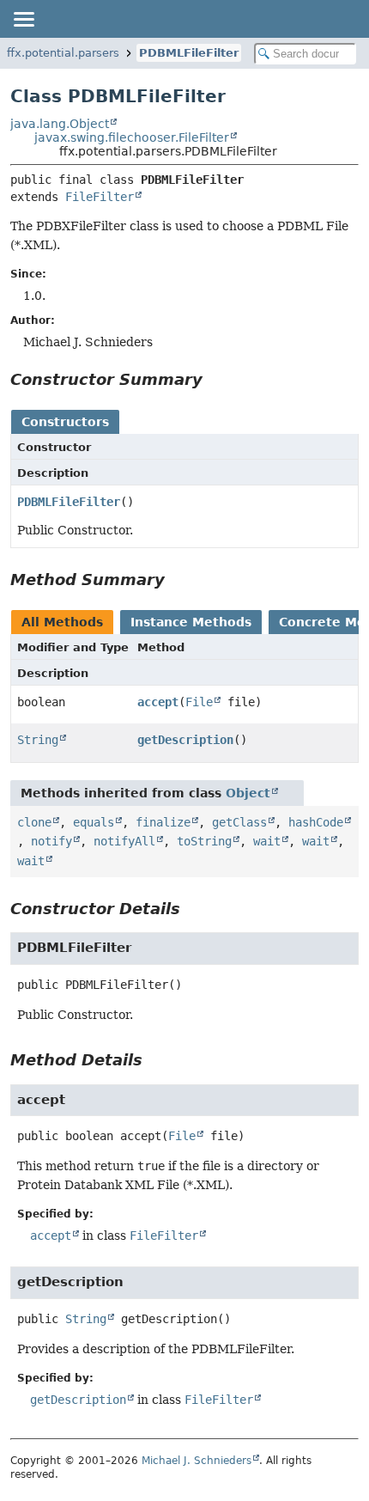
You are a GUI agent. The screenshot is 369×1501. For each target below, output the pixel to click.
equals (93, 822)
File (199, 702)
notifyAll (124, 841)
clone (34, 822)
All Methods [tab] (62, 622)
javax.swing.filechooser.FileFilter (131, 137)
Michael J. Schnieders (196, 1461)
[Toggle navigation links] (23, 19)
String (37, 740)
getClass (239, 822)
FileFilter (99, 197)
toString (204, 841)
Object (248, 793)
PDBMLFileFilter (189, 52)
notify (51, 841)
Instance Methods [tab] (190, 622)
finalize (163, 822)
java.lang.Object (59, 124)
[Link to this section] (214, 379)
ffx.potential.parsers (63, 52)
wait (267, 841)
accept (157, 702)
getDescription (185, 740)
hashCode (315, 822)
